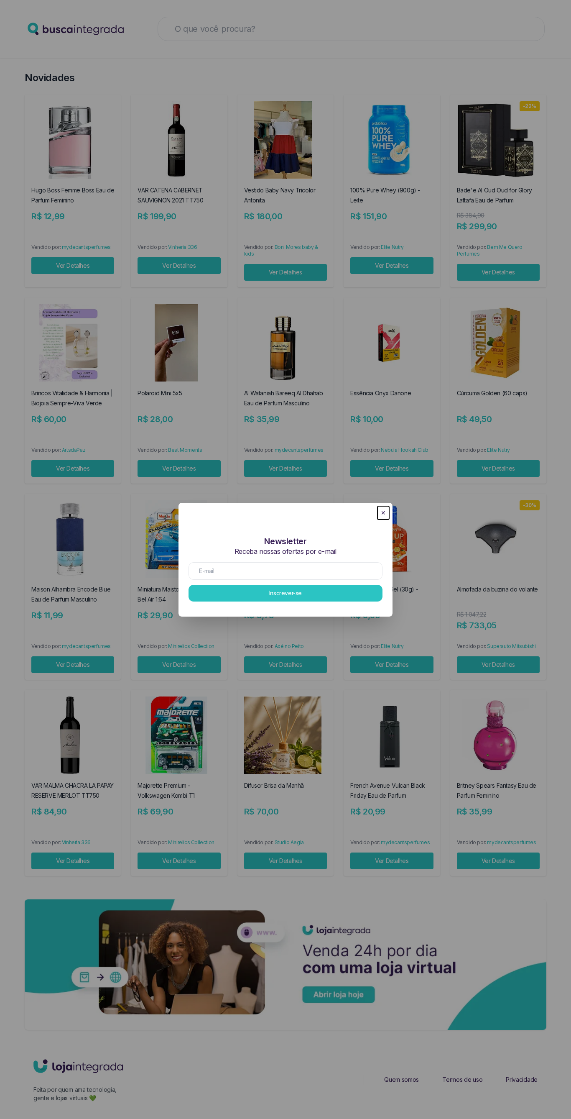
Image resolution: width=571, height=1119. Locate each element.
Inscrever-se (285, 593)
